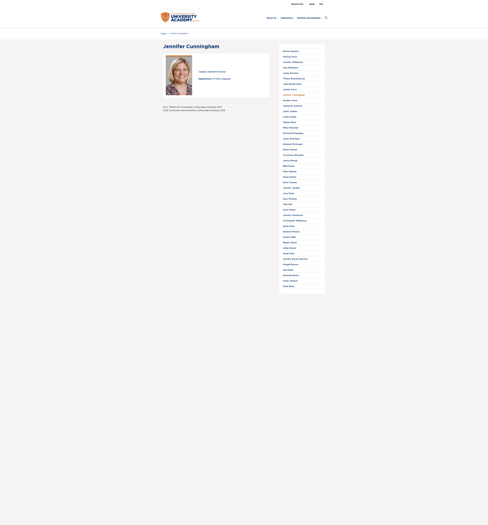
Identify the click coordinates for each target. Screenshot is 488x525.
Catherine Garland (292, 106)
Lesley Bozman (290, 73)
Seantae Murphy (291, 232)
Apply (312, 4)
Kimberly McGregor (293, 144)
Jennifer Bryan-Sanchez (295, 259)
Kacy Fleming (290, 199)
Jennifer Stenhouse (293, 215)
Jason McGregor (291, 139)
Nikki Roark (288, 166)
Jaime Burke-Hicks (292, 84)
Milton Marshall (290, 128)
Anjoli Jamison (290, 281)
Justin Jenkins (290, 111)
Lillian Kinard (289, 248)
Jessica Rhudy (290, 161)
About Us (271, 18)
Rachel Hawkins (291, 51)
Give (321, 4)
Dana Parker (289, 210)
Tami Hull (287, 204)
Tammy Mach (289, 122)
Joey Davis (288, 193)
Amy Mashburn (290, 68)
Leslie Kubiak (289, 117)
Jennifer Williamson (293, 62)
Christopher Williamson (295, 221)
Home (163, 33)
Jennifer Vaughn (291, 188)
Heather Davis (290, 101)
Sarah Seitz (289, 254)
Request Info (297, 4)
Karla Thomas (290, 183)
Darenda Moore (291, 275)
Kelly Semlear (290, 172)
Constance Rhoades (293, 155)
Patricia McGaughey (293, 133)
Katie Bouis (288, 286)
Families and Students (308, 18)
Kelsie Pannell (290, 150)
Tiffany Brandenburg (294, 79)
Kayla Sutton (289, 177)
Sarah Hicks (289, 226)
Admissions (287, 18)
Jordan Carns (290, 90)
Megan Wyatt (290, 243)
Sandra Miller (289, 237)
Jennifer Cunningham (294, 95)
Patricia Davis (290, 57)
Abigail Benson (290, 265)
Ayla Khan (288, 270)
